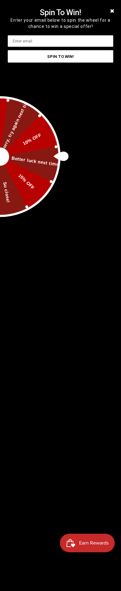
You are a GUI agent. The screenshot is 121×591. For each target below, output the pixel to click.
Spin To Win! (60, 56)
